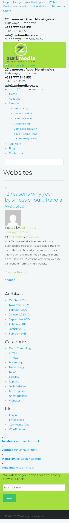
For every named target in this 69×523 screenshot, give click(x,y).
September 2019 (19, 319)
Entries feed (16, 419)
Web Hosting (21, 6)
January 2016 (17, 328)
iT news (13, 357)
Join (10, 498)
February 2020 (18, 309)
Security (14, 376)
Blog (12, 148)
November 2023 (19, 305)
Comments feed (19, 424)
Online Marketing (40, 6)
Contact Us (16, 153)
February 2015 (17, 333)
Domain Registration (25, 128)
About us (14, 98)
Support (14, 381)
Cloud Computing (20, 348)
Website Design (23, 113)
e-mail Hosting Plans (35, 2)
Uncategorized (18, 395)
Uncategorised (18, 391)
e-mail (13, 353)
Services (14, 103)
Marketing (16, 236)
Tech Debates (17, 386)
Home (13, 94)
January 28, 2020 (17, 232)
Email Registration (28, 138)
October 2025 (17, 300)
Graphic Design (12, 2)
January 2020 (17, 314)
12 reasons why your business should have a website (33, 200)
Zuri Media (28, 227)
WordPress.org (18, 429)
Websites (32, 236)
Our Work (15, 143)
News (12, 372)
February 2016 (17, 324)
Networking (16, 367)
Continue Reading (16, 272)
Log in (13, 415)
